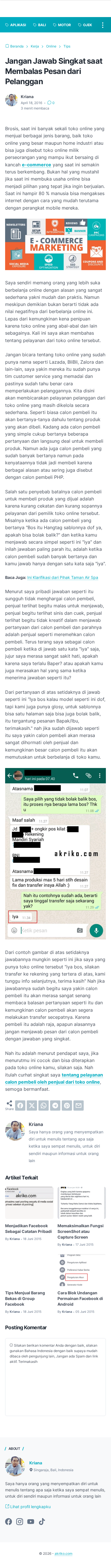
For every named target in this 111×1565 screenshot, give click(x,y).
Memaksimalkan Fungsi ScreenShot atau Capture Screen (80, 1231)
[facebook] (20, 1105)
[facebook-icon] (8, 1522)
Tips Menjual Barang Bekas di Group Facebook (25, 1298)
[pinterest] (67, 1105)
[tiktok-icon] (41, 1522)
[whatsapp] (43, 1105)
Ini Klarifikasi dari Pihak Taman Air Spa (62, 577)
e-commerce (36, 164)
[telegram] (55, 1105)
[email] (78, 1105)
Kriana (35, 1462)
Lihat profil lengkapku (30, 1506)
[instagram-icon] (19, 1522)
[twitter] (32, 1105)
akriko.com (63, 1553)
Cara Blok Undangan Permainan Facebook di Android (80, 1298)
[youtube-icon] (30, 1522)
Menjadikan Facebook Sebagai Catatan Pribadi (28, 1228)
